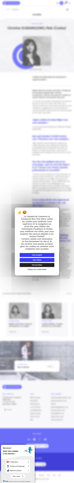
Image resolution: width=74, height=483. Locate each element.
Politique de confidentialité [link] (37, 269)
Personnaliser (37, 265)
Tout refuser (37, 260)
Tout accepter (37, 255)
